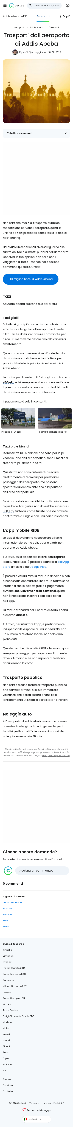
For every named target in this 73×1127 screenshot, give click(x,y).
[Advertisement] (36, 178)
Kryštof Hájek (26, 52)
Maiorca (7, 1064)
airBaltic (7, 949)
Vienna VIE (8, 955)
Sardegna (8, 980)
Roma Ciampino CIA (14, 998)
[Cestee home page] (16, 5)
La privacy (45, 1103)
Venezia (7, 1034)
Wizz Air (7, 1004)
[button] (5, 6)
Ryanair (7, 961)
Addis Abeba (37, 27)
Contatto (8, 1091)
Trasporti (42, 16)
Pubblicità (59, 1103)
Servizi (6, 926)
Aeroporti (19, 27)
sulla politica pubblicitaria (56, 755)
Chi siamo (8, 1085)
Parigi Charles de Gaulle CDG (18, 1016)
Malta (6, 1028)
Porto (5, 1070)
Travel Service (10, 1010)
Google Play (37, 567)
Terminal (7, 914)
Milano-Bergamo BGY (15, 986)
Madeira (7, 1022)
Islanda (7, 1040)
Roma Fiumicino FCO (14, 974)
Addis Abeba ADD (15, 16)
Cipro (6, 1058)
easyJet (7, 992)
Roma (6, 1052)
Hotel (5, 920)
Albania (7, 1046)
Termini (33, 1103)
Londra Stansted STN (14, 968)
